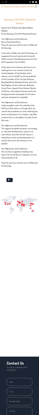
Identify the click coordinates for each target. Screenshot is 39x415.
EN (2, 2)
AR (6, 2)
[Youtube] (36, 2)
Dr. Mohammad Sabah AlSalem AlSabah (17, 6)
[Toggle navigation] (36, 6)
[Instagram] (30, 2)
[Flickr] (33, 2)
